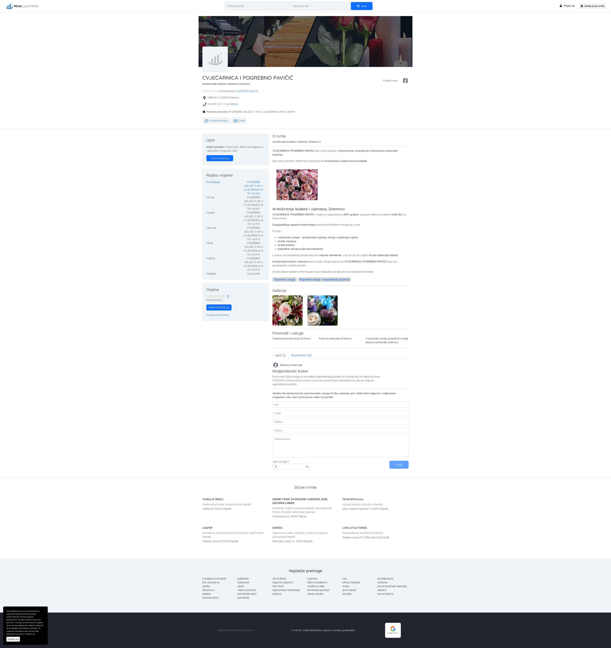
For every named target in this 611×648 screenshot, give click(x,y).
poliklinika (243, 578)
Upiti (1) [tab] (280, 355)
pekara (206, 593)
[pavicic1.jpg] (287, 310)
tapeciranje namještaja (286, 590)
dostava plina (210, 597)
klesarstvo (208, 590)
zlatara (381, 590)
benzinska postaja (318, 590)
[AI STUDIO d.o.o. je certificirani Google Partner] (393, 629)
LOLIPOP (207, 527)
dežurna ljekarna (317, 582)
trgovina (312, 578)
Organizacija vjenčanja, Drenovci (291, 338)
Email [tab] (241, 120)
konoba (346, 593)
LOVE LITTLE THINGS (354, 527)
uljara (240, 586)
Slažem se (13, 639)
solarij (345, 586)
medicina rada (315, 586)
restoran (382, 582)
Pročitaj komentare (217, 315)
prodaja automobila (214, 578)
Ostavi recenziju (218, 120)
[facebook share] (405, 80)
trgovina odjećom (282, 582)
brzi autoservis (211, 582)
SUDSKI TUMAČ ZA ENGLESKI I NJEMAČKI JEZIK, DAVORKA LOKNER (300, 501)
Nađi (364, 6)
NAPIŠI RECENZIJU (247, 91)
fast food (277, 586)
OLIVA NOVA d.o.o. (353, 499)
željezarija (243, 582)
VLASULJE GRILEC (212, 499)
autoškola (243, 597)
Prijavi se (569, 5)
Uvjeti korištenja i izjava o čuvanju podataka (329, 630)
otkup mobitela (351, 582)
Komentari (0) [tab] (301, 355)
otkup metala (315, 593)
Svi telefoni (232, 104)
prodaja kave (385, 578)
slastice (276, 593)
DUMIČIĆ (277, 527)
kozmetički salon (247, 593)
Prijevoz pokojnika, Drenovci (335, 338)
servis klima (279, 578)
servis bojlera (385, 593)
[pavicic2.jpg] (322, 310)
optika (206, 586)
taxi (344, 578)
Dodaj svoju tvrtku (594, 6)
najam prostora (246, 590)
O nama (296, 630)
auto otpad (349, 590)
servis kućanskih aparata (392, 586)
